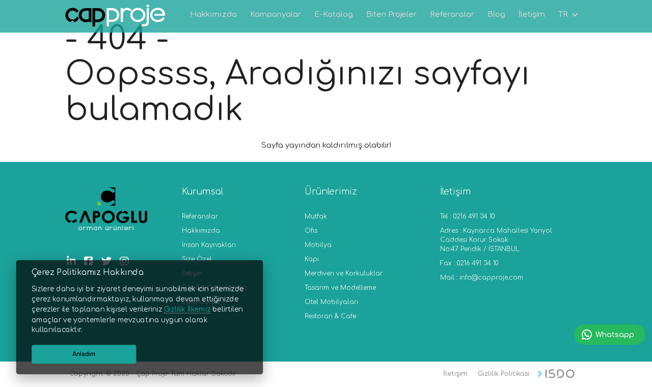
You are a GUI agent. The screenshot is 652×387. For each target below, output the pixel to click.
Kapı (312, 259)
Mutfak (316, 216)
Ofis (311, 230)
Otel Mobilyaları (331, 302)
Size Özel (197, 259)
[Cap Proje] (115, 17)
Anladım (84, 353)
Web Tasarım (556, 375)
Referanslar (200, 216)
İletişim (455, 373)
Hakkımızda (201, 230)
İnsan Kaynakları (209, 244)
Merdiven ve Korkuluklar (344, 273)
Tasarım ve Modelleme (340, 287)
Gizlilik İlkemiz (187, 309)
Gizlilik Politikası (503, 373)
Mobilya (318, 244)
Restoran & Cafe (330, 316)
